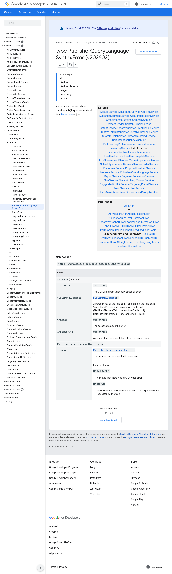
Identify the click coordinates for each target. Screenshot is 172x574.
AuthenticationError (138, 214)
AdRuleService (108, 111)
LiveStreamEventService (113, 160)
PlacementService (113, 168)
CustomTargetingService (141, 136)
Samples (41, 12)
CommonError (141, 218)
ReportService (112, 176)
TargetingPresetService (144, 184)
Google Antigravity (140, 488)
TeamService (121, 188)
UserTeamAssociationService (117, 192)
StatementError (108, 242)
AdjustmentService (129, 111)
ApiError (129, 205)
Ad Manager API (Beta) (109, 28)
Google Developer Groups (62, 472)
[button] (22, 46)
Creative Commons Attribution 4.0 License (140, 434)
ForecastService (145, 144)
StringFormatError (127, 242)
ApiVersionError (117, 214)
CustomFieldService (114, 136)
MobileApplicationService (144, 160)
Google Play (137, 499)
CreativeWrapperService (144, 132)
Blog (92, 467)
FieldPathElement (104, 297)
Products (70, 42)
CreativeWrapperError (112, 222)
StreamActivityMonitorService (136, 180)
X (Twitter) (96, 488)
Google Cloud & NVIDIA (61, 488)
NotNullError (123, 226)
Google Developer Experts (62, 478)
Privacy (63, 567)
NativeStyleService (111, 164)
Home (59, 42)
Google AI (54, 547)
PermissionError (109, 230)
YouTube (95, 494)
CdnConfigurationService (144, 115)
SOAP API (58, 4)
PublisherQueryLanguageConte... (139, 230)
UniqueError (135, 246)
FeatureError (132, 222)
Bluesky (94, 472)
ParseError (148, 226)
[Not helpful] (158, 42)
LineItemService (113, 156)
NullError (136, 226)
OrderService (150, 164)
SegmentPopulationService (138, 176)
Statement (67, 114)
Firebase (135, 478)
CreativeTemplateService (114, 132)
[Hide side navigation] (40, 568)
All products (55, 553)
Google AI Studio (139, 483)
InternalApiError (149, 222)
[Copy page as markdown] (71, 64)
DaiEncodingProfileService (119, 144)
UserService (137, 188)
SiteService (111, 180)
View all (135, 505)
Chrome (135, 472)
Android (135, 467)
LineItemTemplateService (139, 156)
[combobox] (113, 4)
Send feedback (148, 51)
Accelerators (56, 483)
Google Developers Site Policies (139, 437)
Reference (24, 12)
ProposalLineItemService (140, 168)
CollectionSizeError (120, 218)
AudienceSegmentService (114, 115)
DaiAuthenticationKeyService (129, 140)
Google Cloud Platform (61, 542)
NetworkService (132, 164)
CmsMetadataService (119, 120)
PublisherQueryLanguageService (139, 172)
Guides (8, 12)
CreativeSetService (148, 128)
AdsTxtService (149, 111)
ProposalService (109, 172)
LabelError (109, 226)
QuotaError (150, 234)
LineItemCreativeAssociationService (129, 152)
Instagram (95, 478)
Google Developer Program (63, 467)
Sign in (164, 4)
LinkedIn (94, 483)
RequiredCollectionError (114, 238)
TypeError (121, 246)
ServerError (151, 238)
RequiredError (136, 238)
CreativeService (126, 128)
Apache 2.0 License (94, 437)
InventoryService (120, 148)
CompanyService (142, 120)
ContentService (108, 128)
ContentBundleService (138, 124)
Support (57, 12)
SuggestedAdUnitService (115, 184)
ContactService (116, 124)
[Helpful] (153, 42)
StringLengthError (149, 242)
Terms (52, 567)
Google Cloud (138, 494)
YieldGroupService (147, 192)
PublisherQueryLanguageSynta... (114, 350)
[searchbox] (22, 23)
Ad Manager (34, 4)
